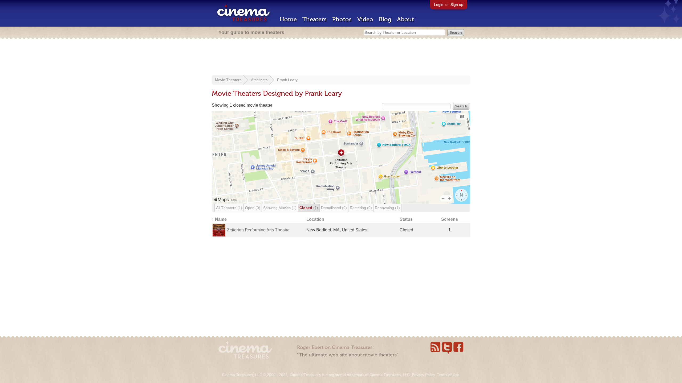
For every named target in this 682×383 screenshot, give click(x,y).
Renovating (387, 208)
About (405, 19)
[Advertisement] (341, 58)
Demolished (334, 208)
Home (288, 19)
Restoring (361, 208)
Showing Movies (280, 208)
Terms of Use (448, 375)
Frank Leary (287, 80)
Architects (259, 80)
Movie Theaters (228, 80)
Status (406, 219)
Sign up (456, 4)
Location (315, 219)
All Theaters (229, 208)
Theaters (314, 19)
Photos (342, 19)
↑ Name (219, 219)
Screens (449, 219)
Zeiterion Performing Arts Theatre (258, 230)
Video (365, 19)
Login (438, 4)
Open (252, 208)
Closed (308, 208)
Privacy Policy (423, 375)
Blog (385, 19)
